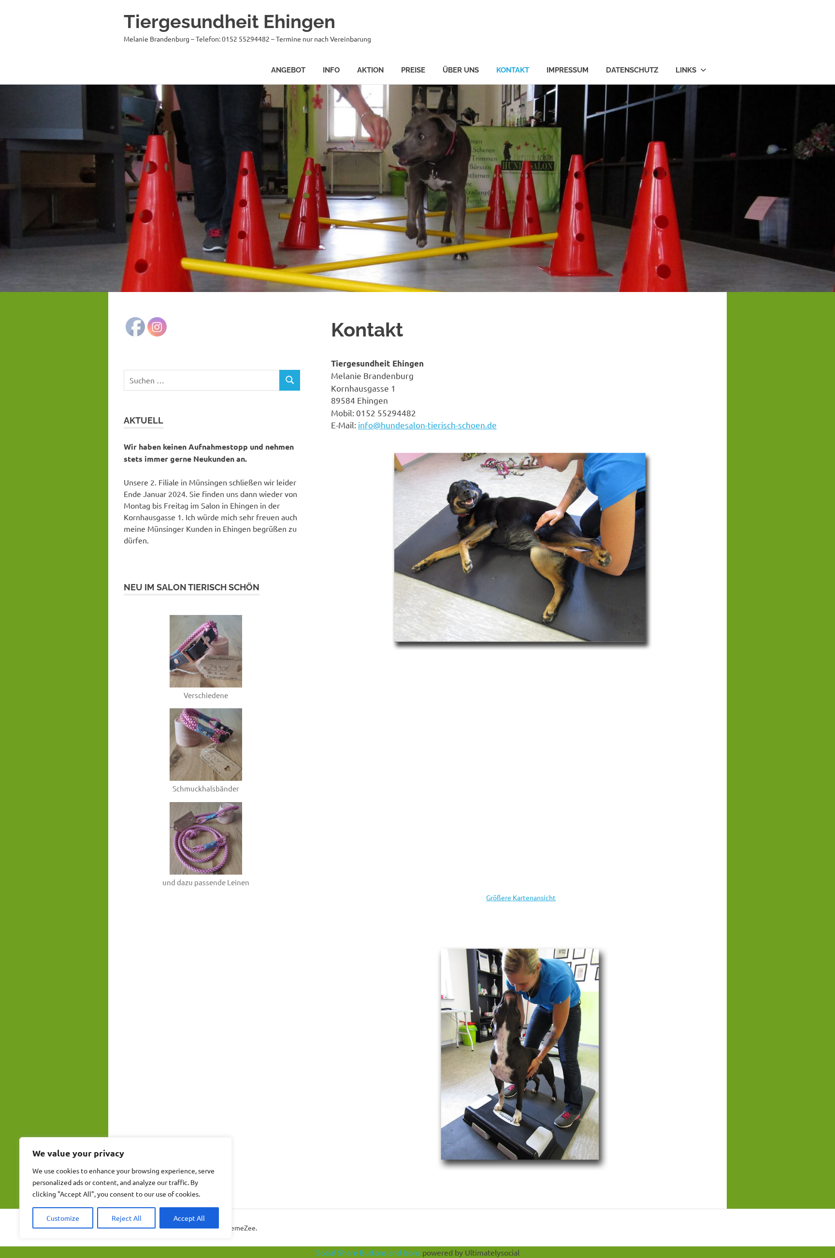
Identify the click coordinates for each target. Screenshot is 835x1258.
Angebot (288, 70)
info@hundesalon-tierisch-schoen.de (427, 425)
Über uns (461, 70)
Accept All (189, 1218)
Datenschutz (632, 70)
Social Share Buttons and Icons (368, 1252)
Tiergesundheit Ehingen (229, 21)
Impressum (568, 70)
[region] (125, 1188)
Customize (62, 1218)
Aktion (370, 70)
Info (331, 70)
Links (686, 70)
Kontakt (512, 70)
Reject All (127, 1218)
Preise (413, 70)
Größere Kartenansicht (521, 897)
